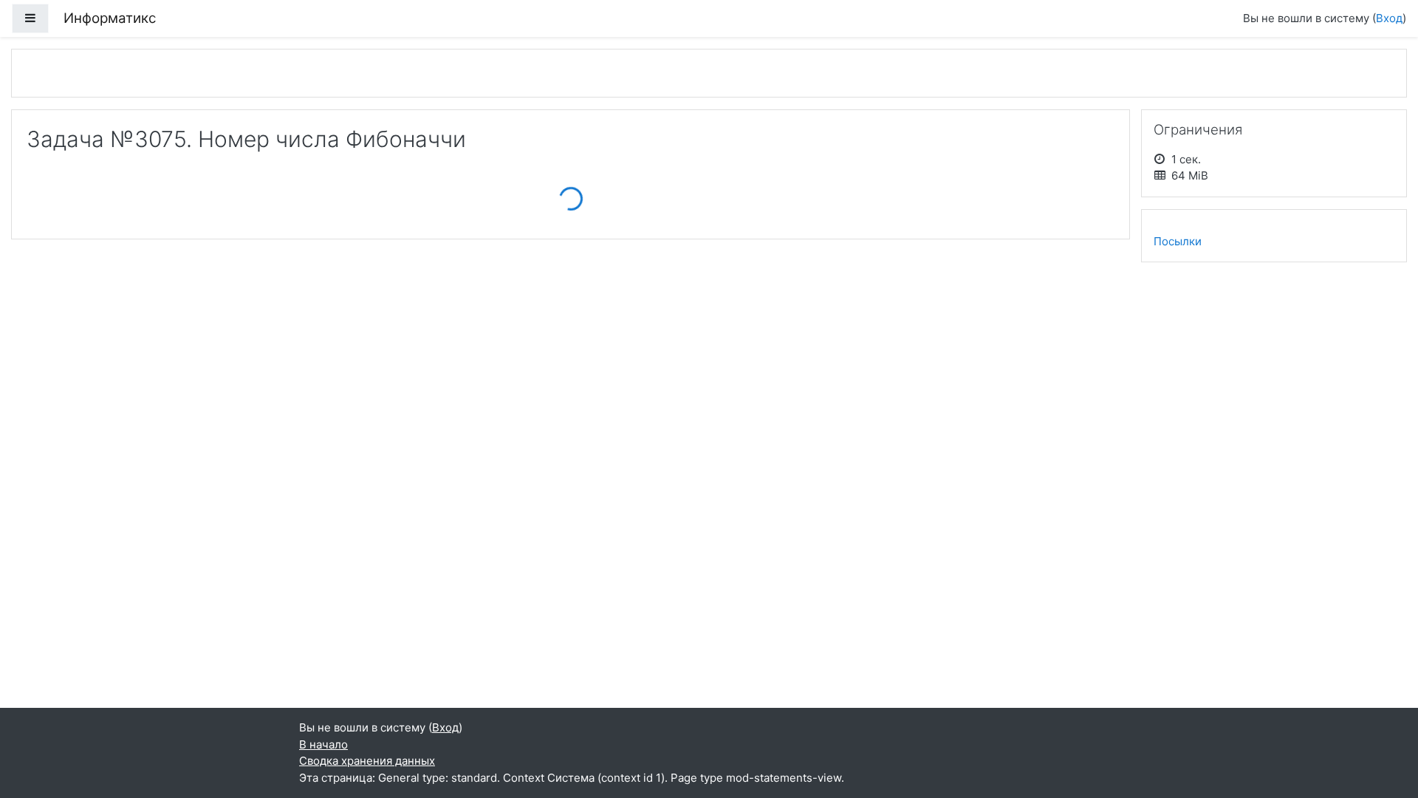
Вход (1389, 18)
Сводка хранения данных (367, 761)
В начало (323, 744)
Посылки (1178, 241)
